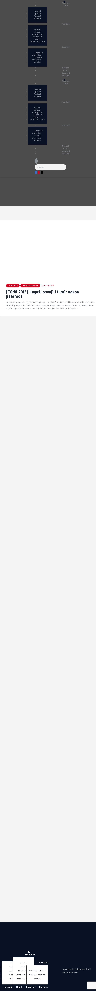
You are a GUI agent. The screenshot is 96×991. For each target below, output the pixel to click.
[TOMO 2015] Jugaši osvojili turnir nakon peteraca (42, 294)
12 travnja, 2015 (48, 285)
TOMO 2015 (13, 285)
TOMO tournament (30, 285)
